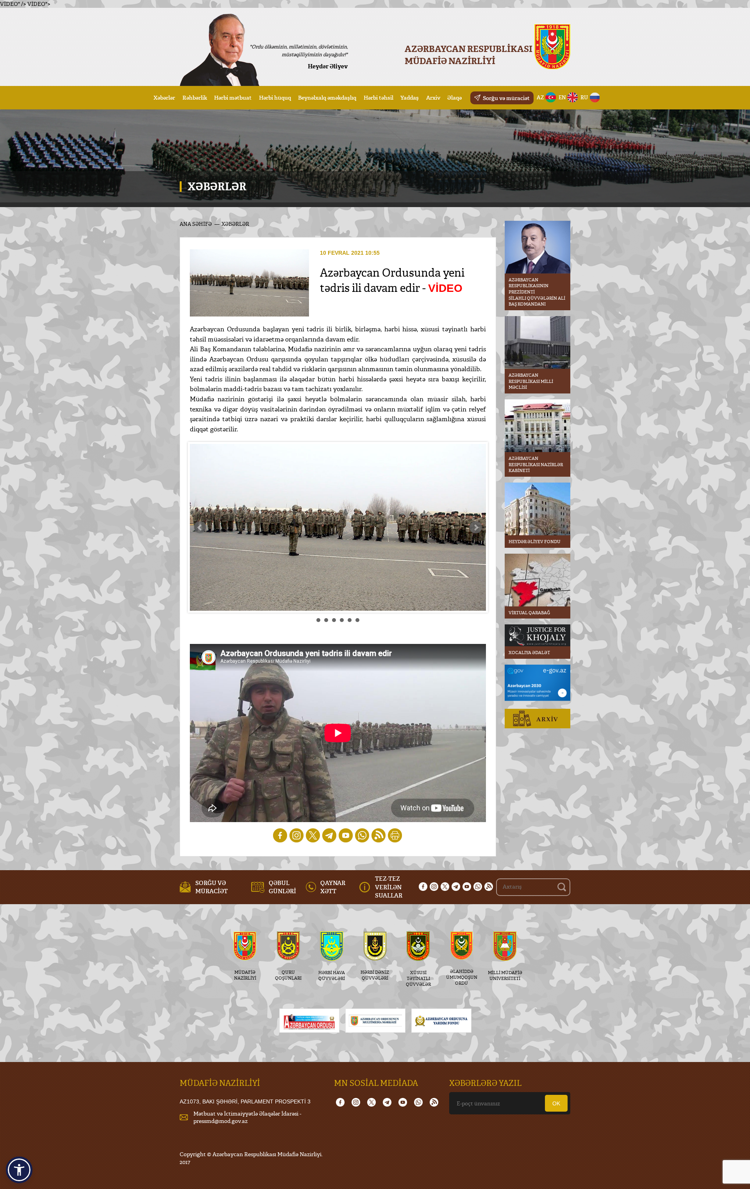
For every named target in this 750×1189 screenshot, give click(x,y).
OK (556, 1103)
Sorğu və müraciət (506, 98)
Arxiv (433, 97)
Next (476, 527)
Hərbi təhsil (378, 97)
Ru (584, 97)
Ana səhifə (196, 223)
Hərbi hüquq (275, 97)
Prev (200, 527)
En (562, 97)
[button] (19, 1170)
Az (540, 97)
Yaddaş (409, 97)
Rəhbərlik (194, 97)
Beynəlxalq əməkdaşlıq (327, 97)
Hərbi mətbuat (233, 97)
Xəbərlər (164, 97)
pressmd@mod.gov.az (220, 1121)
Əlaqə (454, 97)
